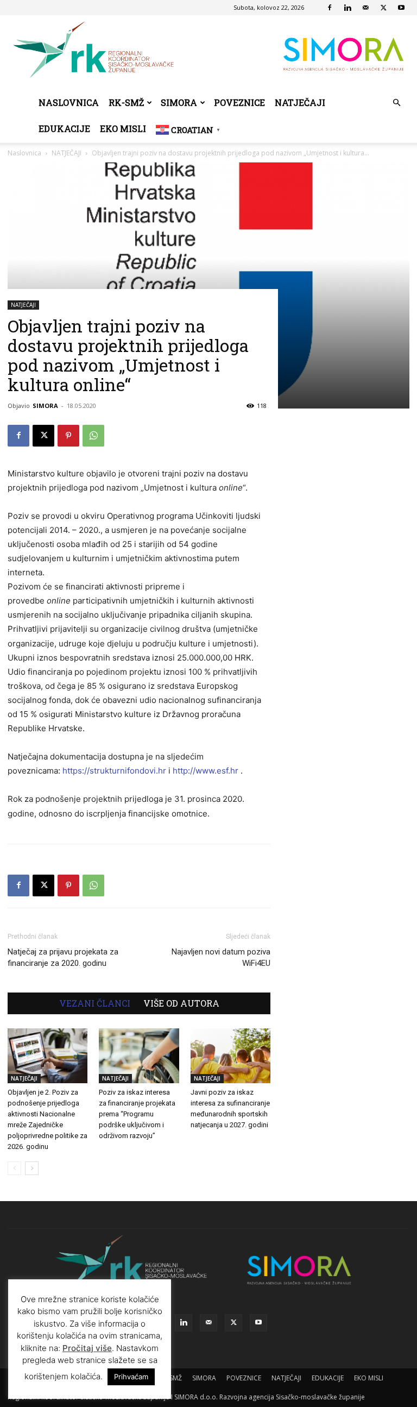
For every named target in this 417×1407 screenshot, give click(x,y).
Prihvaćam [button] (131, 1376)
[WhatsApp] (93, 436)
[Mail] (365, 7)
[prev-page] (14, 1168)
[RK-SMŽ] (208, 52)
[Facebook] (329, 7)
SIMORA (179, 102)
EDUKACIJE (64, 128)
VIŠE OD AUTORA (181, 1003)
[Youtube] (401, 7)
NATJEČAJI (300, 102)
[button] (396, 103)
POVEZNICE (239, 102)
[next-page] (32, 1168)
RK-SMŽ (126, 102)
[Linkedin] (347, 7)
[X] (383, 7)
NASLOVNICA (69, 102)
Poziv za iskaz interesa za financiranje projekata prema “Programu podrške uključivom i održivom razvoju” (137, 1114)
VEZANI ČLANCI (94, 1003)
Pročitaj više (87, 1348)
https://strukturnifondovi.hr (114, 770)
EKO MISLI (123, 128)
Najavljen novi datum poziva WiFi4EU (221, 957)
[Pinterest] (68, 436)
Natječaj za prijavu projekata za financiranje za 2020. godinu (63, 957)
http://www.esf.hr (205, 770)
